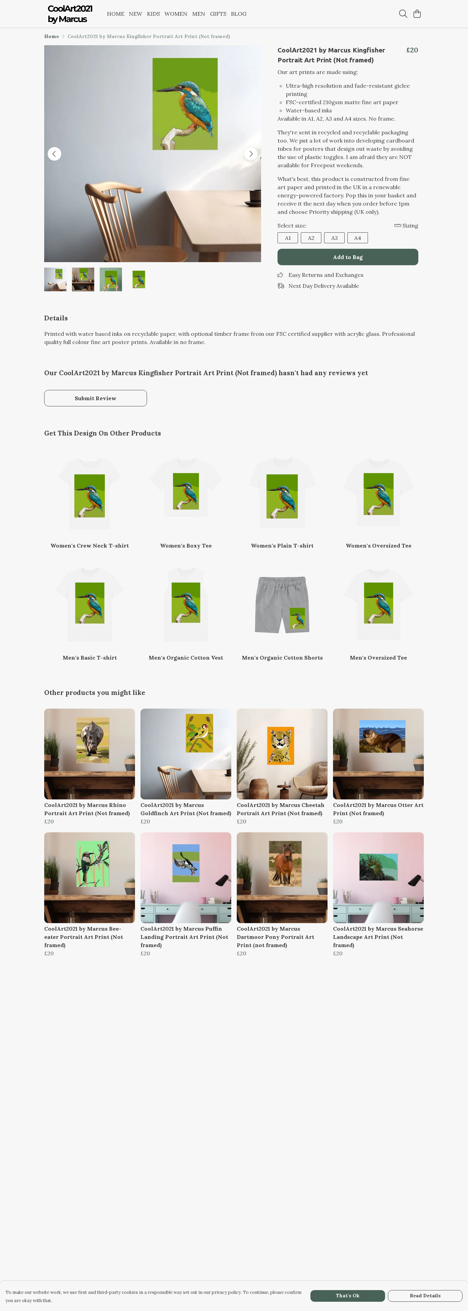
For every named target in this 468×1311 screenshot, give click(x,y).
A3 (334, 237)
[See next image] (251, 154)
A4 (357, 237)
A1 (288, 237)
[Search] (403, 14)
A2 (311, 237)
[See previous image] (54, 154)
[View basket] (417, 14)
